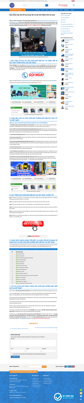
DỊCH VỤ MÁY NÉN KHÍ (13, 13)
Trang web (44, 348)
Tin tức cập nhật (35, 380)
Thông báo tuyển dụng (37, 381)
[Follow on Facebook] (65, 366)
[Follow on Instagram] (67, 366)
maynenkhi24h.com (24, 318)
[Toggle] (74, 15)
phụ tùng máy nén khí (25, 80)
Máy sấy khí (63, 22)
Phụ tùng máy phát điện (65, 31)
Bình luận (13, 338)
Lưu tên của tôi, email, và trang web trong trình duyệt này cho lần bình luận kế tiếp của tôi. (29, 354)
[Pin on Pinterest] (35, 323)
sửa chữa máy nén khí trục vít (30, 65)
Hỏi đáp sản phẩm (36, 383)
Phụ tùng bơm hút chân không (67, 24)
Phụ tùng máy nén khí (65, 28)
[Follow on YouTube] (74, 366)
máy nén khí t (52, 80)
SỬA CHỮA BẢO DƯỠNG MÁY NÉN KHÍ (67, 34)
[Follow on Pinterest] (72, 366)
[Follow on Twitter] (69, 366)
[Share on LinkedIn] (37, 323)
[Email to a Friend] (33, 323)
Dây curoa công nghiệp (65, 15)
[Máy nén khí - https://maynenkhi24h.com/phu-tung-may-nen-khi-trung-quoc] (15, 5)
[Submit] (46, 5)
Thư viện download (36, 386)
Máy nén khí (63, 19)
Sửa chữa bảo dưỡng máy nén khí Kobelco (19, 328)
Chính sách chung (47, 378)
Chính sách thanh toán (48, 380)
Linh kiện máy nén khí (65, 17)
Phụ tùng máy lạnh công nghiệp (67, 26)
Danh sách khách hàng (37, 385)
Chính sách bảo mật (47, 383)
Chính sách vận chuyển (48, 381)
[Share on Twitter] (32, 323)
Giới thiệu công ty (36, 378)
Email (27, 348)
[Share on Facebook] (30, 323)
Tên (12, 348)
